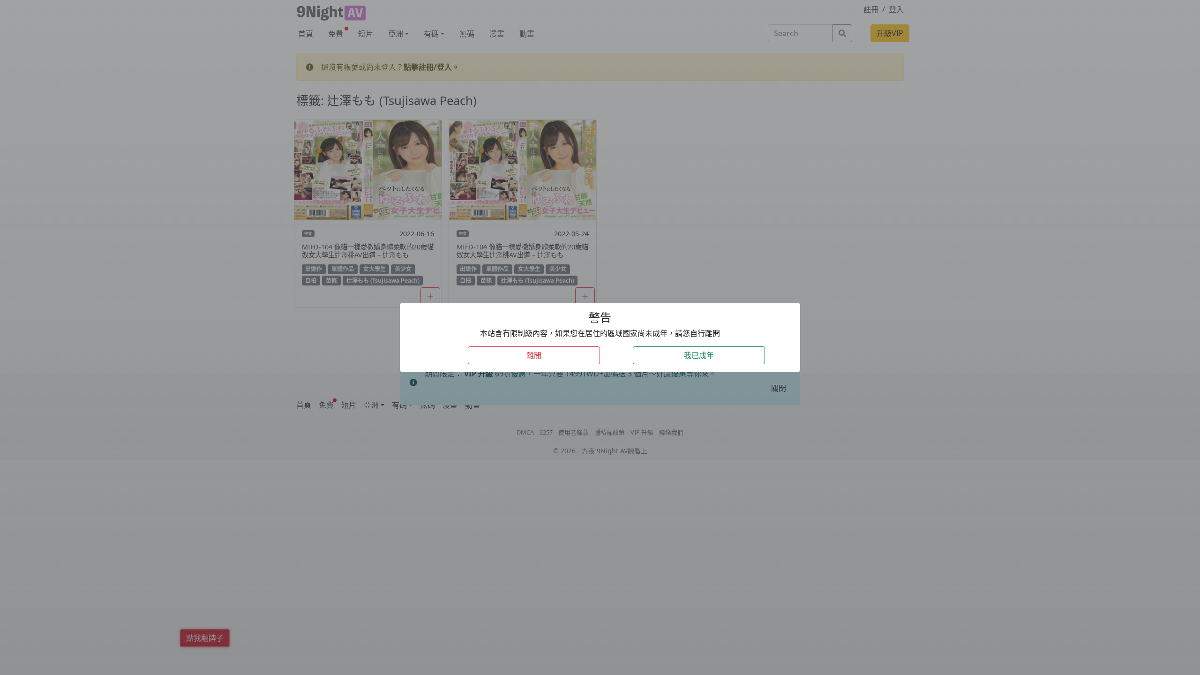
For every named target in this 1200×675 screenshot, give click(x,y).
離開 (533, 355)
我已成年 (699, 355)
